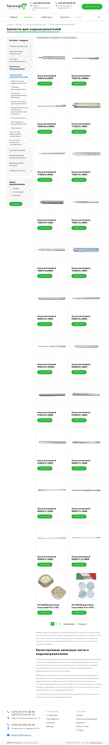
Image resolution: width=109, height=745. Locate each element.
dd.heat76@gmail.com (21, 735)
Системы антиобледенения (17, 60)
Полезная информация (86, 719)
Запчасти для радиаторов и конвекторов (15, 134)
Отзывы (79, 730)
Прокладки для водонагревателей (18, 123)
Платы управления (18, 118)
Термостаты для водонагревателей (18, 82)
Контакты (65, 17)
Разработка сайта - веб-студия (84, 743)
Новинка (16, 195)
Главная (13, 17)
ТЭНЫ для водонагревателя (18, 88)
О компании (52, 715)
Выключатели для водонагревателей (18, 102)
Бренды (50, 726)
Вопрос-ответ (82, 726)
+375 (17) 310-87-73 (23, 714)
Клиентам (46, 17)
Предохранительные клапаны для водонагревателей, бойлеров (19, 110)
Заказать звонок (92, 7)
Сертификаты (53, 719)
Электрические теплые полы (16, 52)
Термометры (16, 128)
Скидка (16, 188)
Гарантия (80, 722)
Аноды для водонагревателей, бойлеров (19, 95)
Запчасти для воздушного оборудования (16, 142)
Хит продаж (18, 192)
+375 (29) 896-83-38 (66, 3)
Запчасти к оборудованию (35, 24)
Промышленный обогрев (16, 164)
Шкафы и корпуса (17, 170)
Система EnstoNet (17, 150)
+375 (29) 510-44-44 (41, 3)
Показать (15, 204)
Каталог (28, 17)
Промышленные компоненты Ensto (17, 156)
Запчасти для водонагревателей (19, 76)
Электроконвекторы (18, 46)
